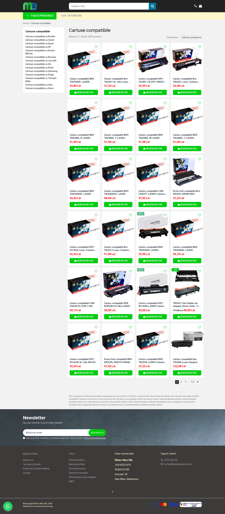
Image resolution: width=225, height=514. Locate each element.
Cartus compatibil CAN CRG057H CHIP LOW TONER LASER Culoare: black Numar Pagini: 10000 (82, 305)
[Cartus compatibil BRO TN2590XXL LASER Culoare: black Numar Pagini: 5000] (84, 171)
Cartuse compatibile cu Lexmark (40, 60)
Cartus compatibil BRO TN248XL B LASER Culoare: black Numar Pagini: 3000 (82, 137)
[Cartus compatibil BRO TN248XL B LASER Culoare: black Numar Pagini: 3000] (84, 115)
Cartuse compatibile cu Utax (38, 85)
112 (192, 382)
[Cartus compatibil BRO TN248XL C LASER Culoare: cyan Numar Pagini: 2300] (187, 115)
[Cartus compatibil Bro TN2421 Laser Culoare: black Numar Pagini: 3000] (187, 59)
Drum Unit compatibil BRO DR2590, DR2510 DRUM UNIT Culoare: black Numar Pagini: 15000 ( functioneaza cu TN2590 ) (118, 361)
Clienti (72, 454)
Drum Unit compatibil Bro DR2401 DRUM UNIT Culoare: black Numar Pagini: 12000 (186, 193)
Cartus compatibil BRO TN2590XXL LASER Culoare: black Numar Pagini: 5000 (82, 193)
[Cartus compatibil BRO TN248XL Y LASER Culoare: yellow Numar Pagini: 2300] (118, 115)
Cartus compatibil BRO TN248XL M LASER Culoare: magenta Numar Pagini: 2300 (152, 137)
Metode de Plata (77, 464)
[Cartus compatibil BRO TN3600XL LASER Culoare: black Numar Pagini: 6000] (187, 227)
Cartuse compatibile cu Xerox (39, 88)
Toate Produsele (42, 15)
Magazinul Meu (30, 454)
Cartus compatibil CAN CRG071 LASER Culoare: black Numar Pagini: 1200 (152, 193)
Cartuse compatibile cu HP (38, 47)
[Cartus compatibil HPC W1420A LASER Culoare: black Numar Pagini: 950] (152, 283)
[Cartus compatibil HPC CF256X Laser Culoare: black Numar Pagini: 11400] (84, 227)
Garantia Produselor (78, 473)
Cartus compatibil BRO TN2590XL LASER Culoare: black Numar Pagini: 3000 (82, 80)
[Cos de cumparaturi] (200, 6)
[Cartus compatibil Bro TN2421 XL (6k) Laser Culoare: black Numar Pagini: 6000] (118, 59)
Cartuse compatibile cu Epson (39, 43)
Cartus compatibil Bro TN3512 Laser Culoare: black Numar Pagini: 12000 (116, 249)
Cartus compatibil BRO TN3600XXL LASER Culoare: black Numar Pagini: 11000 (116, 193)
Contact (27, 473)
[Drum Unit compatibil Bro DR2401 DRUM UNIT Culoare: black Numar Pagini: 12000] (187, 171)
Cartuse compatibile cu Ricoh (39, 67)
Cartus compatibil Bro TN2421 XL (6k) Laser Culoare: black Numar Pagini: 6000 (116, 80)
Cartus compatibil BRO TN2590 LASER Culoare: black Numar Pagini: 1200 (152, 361)
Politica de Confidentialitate (95, 438)
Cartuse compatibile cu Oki (38, 64)
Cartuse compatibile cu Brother (40, 36)
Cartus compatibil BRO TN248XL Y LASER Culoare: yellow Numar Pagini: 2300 (116, 137)
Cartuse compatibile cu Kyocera (40, 57)
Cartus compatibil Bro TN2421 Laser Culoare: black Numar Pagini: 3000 (187, 80)
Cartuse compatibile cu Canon (39, 40)
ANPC (72, 481)
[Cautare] (152, 6)
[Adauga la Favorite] (96, 47)
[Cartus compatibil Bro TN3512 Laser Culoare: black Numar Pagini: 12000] (118, 227)
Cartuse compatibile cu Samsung (41, 71)
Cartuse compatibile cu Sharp (39, 74)
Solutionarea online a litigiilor (82, 477)
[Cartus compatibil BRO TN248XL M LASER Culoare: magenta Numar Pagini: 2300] (152, 115)
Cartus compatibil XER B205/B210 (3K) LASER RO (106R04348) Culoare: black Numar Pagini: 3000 (118, 305)
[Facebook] (112, 491)
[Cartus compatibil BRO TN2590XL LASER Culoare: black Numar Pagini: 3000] (84, 59)
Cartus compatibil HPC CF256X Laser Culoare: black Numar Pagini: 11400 (82, 249)
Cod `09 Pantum (71, 15)
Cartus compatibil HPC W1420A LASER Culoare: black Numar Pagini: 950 (152, 305)
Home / (27, 23)
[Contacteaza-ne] (195, 6)
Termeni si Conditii (32, 464)
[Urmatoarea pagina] (198, 382)
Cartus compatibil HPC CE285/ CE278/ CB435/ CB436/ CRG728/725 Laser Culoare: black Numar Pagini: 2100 (151, 80)
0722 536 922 (171, 460)
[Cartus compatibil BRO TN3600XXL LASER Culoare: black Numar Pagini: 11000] (118, 171)
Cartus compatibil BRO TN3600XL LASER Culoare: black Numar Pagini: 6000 (185, 249)
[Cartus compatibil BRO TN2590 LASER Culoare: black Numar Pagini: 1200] (152, 339)
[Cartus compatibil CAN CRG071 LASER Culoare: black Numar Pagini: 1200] (152, 171)
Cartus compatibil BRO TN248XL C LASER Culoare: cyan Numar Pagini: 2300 (185, 137)
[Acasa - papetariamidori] (38, 6)
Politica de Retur (77, 460)
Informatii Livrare (77, 468)
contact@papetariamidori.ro (178, 464)
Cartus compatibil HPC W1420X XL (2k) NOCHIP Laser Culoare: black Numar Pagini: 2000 (83, 361)
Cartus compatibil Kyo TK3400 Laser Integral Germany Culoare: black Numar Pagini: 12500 (186, 361)
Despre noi (28, 460)
